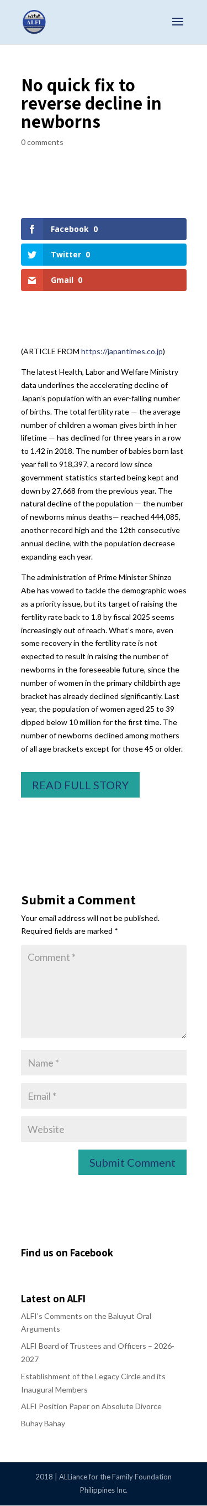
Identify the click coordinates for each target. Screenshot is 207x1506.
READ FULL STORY (80, 784)
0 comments (42, 142)
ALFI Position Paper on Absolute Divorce (91, 1406)
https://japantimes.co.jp (122, 351)
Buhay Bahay (43, 1423)
